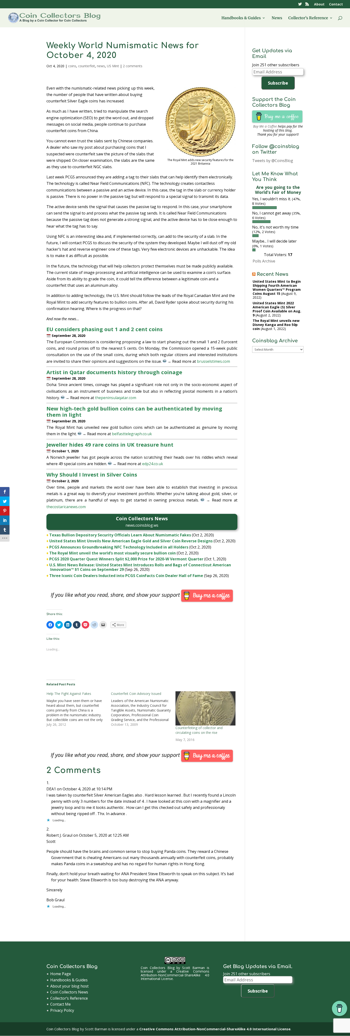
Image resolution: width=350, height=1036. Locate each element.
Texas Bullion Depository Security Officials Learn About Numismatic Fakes (120, 535)
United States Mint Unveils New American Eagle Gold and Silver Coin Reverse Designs (131, 541)
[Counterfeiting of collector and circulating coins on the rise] (205, 708)
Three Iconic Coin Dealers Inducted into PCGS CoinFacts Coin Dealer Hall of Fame (126, 575)
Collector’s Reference (308, 18)
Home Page (60, 973)
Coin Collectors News (69, 992)
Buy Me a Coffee (265, 126)
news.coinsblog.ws (141, 525)
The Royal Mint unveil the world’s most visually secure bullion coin (112, 553)
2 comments (132, 66)
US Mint (113, 66)
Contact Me (60, 1004)
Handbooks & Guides (241, 18)
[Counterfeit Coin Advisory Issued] (143, 709)
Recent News (272, 274)
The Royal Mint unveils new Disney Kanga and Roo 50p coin (276, 324)
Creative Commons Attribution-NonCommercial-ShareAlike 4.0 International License (175, 975)
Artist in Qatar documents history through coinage (114, 372)
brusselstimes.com (213, 361)
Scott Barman (193, 967)
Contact (336, 4)
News (277, 18)
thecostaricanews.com (66, 506)
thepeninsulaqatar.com (115, 397)
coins (72, 66)
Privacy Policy (62, 1010)
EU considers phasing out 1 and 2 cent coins (104, 329)
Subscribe (278, 83)
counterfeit (86, 66)
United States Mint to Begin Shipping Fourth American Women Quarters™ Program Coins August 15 (277, 287)
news (101, 66)
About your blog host (69, 986)
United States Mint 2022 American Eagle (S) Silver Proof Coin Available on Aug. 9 (277, 309)
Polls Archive (264, 261)
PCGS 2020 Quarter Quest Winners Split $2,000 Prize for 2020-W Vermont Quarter (126, 559)
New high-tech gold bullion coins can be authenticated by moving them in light (134, 411)
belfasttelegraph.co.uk (132, 433)
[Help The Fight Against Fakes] (78, 709)
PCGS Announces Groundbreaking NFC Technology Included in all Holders (118, 547)
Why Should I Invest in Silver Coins (91, 474)
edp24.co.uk (152, 463)
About (319, 4)
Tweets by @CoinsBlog (272, 160)
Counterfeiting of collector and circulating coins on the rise (199, 730)
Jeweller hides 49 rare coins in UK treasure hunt (109, 444)
